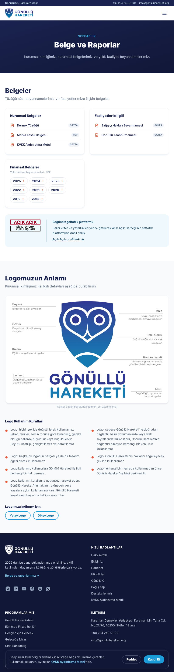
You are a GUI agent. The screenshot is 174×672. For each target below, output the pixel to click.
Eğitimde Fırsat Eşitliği (20, 626)
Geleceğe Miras (16, 639)
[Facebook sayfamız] (32, 589)
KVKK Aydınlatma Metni (107, 600)
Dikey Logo (46, 515)
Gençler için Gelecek (19, 633)
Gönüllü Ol (98, 580)
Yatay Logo (18, 515)
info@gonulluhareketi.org (154, 2)
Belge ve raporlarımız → (22, 575)
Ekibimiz (97, 561)
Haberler (97, 568)
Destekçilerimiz (101, 593)
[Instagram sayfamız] (8, 589)
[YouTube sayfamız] (24, 589)
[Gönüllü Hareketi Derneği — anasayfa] (19, 550)
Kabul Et (154, 659)
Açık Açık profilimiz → (68, 239)
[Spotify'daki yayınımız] (40, 589)
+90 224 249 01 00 (124, 2)
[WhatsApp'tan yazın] (48, 589)
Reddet (131, 659)
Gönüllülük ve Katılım (19, 620)
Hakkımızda (99, 555)
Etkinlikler (97, 574)
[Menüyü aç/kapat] (164, 13)
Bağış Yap (98, 587)
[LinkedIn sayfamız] (16, 589)
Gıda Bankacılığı (16, 646)
